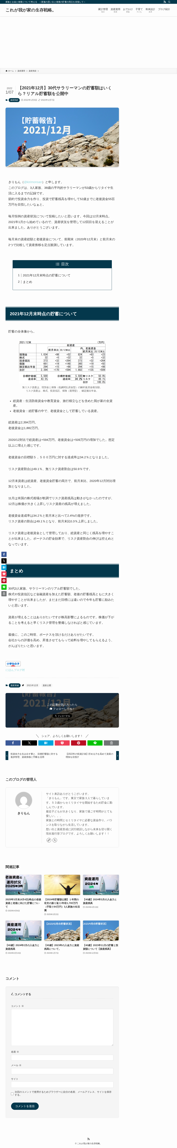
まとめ (27, 282)
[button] (13, 743)
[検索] (169, 2)
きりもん (23, 813)
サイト (14, 1079)
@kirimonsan (33, 182)
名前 (15, 1051)
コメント (17, 1006)
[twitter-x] (55, 840)
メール (16, 1065)
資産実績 (14, 100)
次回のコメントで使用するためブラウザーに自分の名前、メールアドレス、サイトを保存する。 (63, 1093)
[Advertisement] (88, 42)
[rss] (164, 2)
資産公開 (47, 685)
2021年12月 (32, 685)
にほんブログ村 (15, 669)
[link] (49, 840)
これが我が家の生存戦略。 (31, 10)
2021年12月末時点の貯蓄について (47, 275)
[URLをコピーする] (111, 743)
